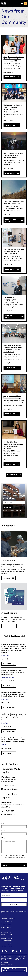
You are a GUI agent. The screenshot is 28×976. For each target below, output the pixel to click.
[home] (6, 3)
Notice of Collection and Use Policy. (14, 857)
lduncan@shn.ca (9, 814)
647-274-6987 (9, 786)
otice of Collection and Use (11, 911)
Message (4, 838)
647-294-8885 (9, 811)
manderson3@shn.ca (11, 789)
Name (3, 824)
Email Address (6, 831)
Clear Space (10, 964)
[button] (23, 3)
